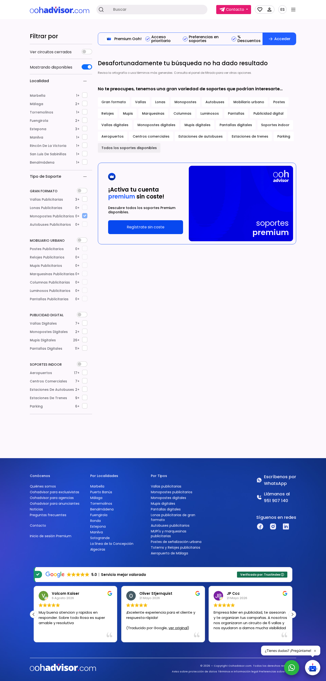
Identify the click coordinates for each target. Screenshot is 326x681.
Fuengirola (54, 120)
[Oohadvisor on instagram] (273, 526)
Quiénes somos (43, 486)
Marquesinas (153, 113)
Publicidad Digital (46, 315)
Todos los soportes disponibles (129, 147)
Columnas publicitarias (54, 282)
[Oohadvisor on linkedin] (286, 526)
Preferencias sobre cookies (277, 671)
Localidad (39, 81)
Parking (54, 406)
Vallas (140, 102)
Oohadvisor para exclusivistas (54, 492)
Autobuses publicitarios (54, 224)
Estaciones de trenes (54, 398)
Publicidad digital (268, 113)
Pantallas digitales (54, 348)
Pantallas (236, 113)
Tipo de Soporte (45, 176)
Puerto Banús (101, 492)
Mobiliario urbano (47, 240)
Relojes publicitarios (54, 257)
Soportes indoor (275, 125)
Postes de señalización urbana (176, 541)
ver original (178, 627)
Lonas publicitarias (54, 207)
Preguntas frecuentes (48, 515)
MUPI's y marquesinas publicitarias (168, 533)
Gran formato (44, 191)
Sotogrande (100, 538)
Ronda (95, 520)
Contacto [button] (235, 9)
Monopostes (185, 102)
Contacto (38, 525)
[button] (292, 614)
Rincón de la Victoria (54, 145)
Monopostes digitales (54, 331)
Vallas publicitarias (54, 199)
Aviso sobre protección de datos (194, 671)
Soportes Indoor (46, 364)
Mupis (128, 113)
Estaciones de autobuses (54, 389)
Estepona (54, 129)
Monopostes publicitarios (54, 216)
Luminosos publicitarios (54, 290)
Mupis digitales (54, 340)
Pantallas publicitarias (54, 299)
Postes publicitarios (54, 249)
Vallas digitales (54, 323)
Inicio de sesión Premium (50, 536)
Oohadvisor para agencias (52, 497)
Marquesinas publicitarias (54, 274)
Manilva (54, 137)
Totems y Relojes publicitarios (175, 547)
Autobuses (214, 102)
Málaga (54, 104)
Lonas (160, 102)
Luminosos (209, 113)
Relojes (107, 113)
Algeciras (97, 549)
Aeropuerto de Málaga (169, 553)
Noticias (36, 509)
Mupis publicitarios (54, 265)
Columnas (182, 113)
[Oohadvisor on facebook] (260, 526)
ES (282, 9)
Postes (279, 102)
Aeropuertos (54, 372)
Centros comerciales (54, 381)
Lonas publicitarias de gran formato (173, 517)
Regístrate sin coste (145, 227)
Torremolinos (54, 112)
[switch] (87, 51)
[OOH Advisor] (59, 9)
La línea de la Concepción (111, 543)
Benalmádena (54, 162)
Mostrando (51, 67)
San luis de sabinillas (54, 154)
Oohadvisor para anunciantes (54, 503)
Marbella (54, 95)
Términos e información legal (238, 671)
